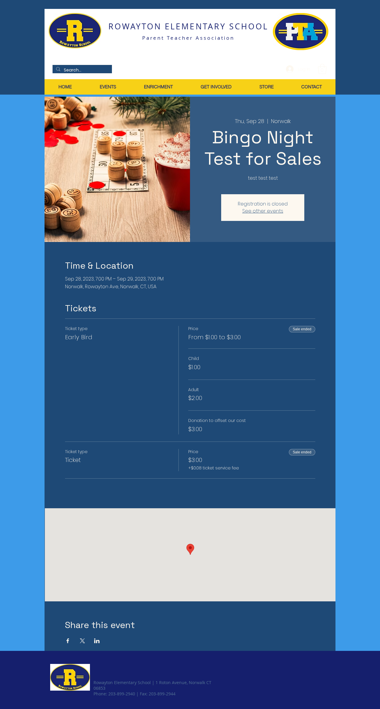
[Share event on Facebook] (68, 640)
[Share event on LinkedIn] (97, 640)
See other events (262, 211)
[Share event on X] (82, 640)
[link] (322, 69)
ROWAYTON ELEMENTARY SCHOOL (188, 26)
